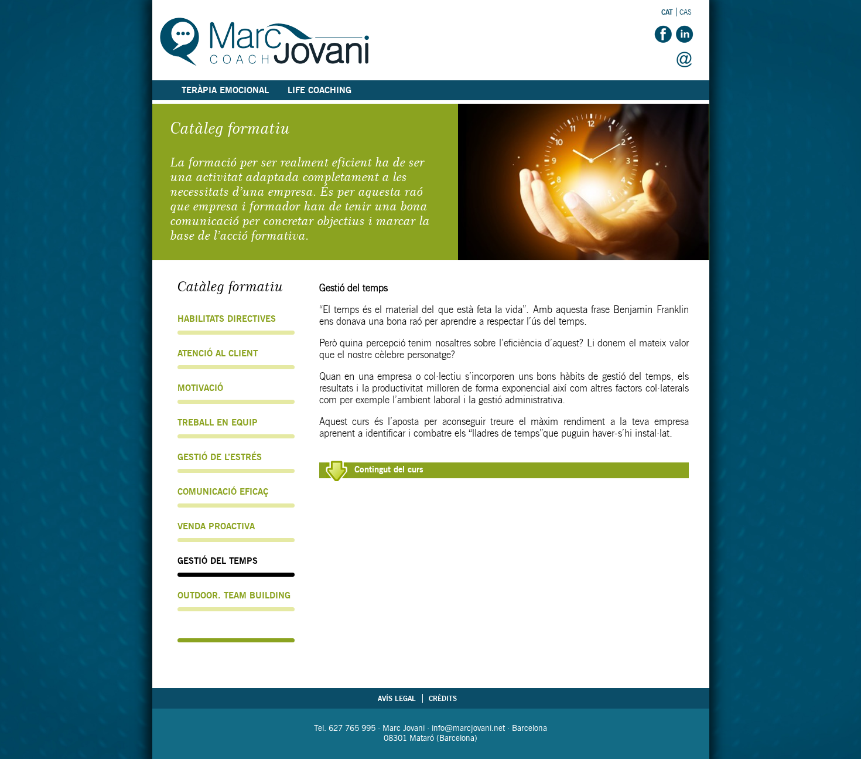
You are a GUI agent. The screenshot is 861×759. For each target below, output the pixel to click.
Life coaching (319, 90)
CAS (685, 12)
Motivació (200, 388)
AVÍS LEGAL (397, 698)
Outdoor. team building (234, 595)
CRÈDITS (443, 698)
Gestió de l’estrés (219, 457)
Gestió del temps (217, 561)
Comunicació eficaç (222, 491)
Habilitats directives (226, 319)
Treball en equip (217, 422)
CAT (667, 12)
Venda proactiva (216, 526)
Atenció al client (217, 353)
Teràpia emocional (225, 90)
